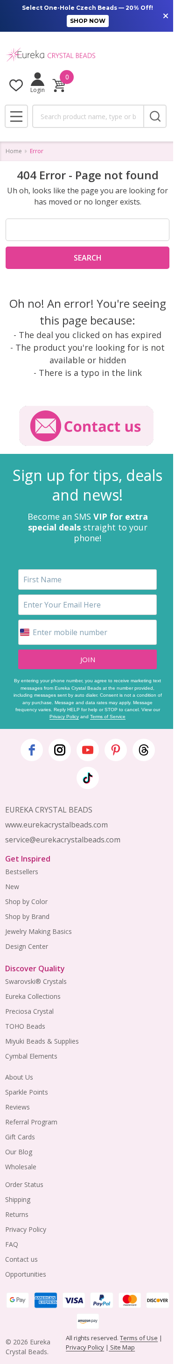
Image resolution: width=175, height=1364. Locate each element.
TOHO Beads (25, 1026)
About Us (19, 1077)
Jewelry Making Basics (38, 931)
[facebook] (32, 750)
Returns (16, 1214)
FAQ (11, 1244)
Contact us (21, 1259)
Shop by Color (26, 901)
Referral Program (31, 1121)
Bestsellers (21, 871)
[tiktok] (88, 778)
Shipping (17, 1199)
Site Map (122, 1347)
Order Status (24, 1184)
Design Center (26, 946)
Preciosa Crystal (29, 1011)
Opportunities (25, 1274)
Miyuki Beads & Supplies (42, 1041)
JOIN (87, 659)
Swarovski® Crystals (36, 981)
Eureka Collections (33, 996)
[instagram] (60, 750)
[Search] (155, 116)
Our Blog (18, 1151)
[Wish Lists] (16, 85)
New (12, 886)
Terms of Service (108, 716)
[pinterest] (116, 750)
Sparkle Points (26, 1092)
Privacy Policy (64, 716)
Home (14, 151)
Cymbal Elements (31, 1056)
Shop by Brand (27, 916)
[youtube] (88, 750)
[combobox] (87, 116)
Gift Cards (20, 1136)
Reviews (17, 1107)
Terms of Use (139, 1338)
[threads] (144, 750)
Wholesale (20, 1166)
